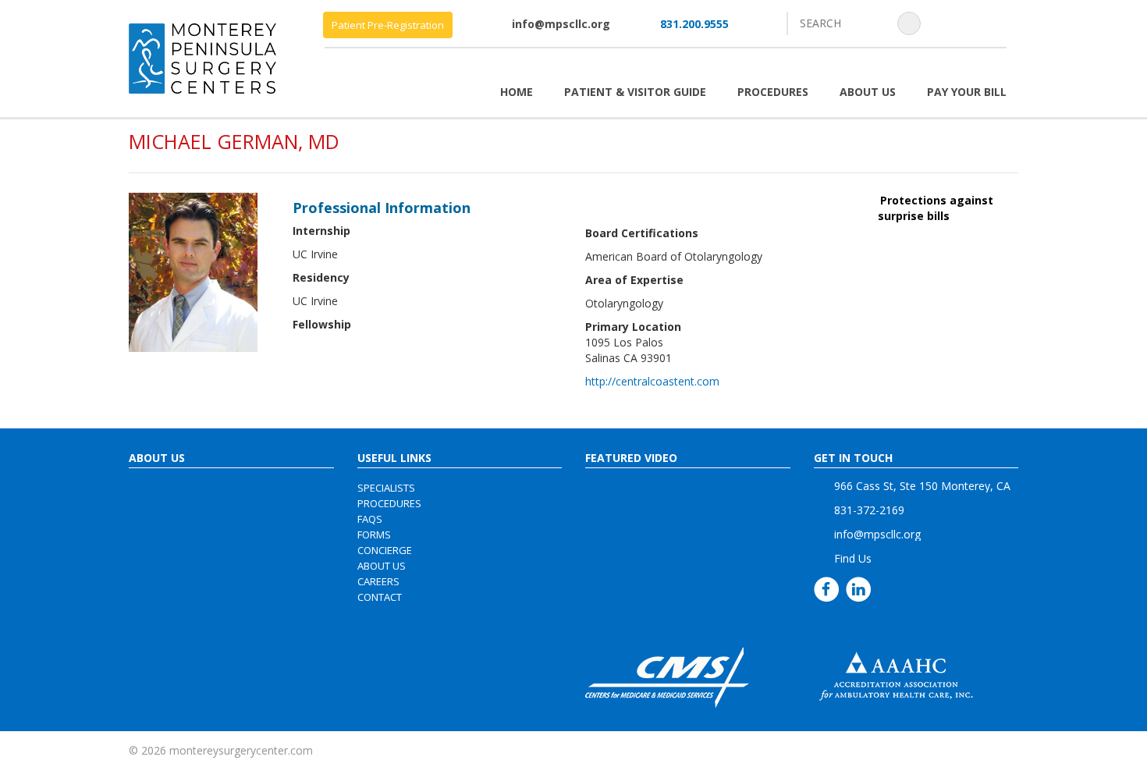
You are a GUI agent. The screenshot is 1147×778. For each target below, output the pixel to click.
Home (516, 91)
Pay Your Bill (967, 91)
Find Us (853, 558)
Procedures (772, 91)
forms (374, 535)
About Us (868, 91)
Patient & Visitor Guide (635, 91)
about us (381, 566)
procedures (389, 503)
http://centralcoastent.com (652, 381)
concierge (384, 550)
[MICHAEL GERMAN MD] (193, 271)
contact (379, 597)
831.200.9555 (694, 23)
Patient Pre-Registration (388, 25)
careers (378, 581)
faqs (369, 519)
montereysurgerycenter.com (241, 750)
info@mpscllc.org (561, 23)
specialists (386, 488)
